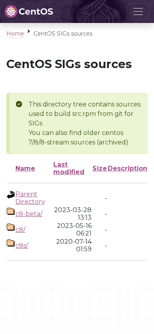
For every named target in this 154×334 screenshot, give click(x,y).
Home (15, 33)
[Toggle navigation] (138, 11)
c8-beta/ (28, 214)
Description (127, 168)
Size (99, 168)
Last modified (69, 168)
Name (25, 168)
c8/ (20, 229)
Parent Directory (30, 197)
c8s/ (21, 245)
